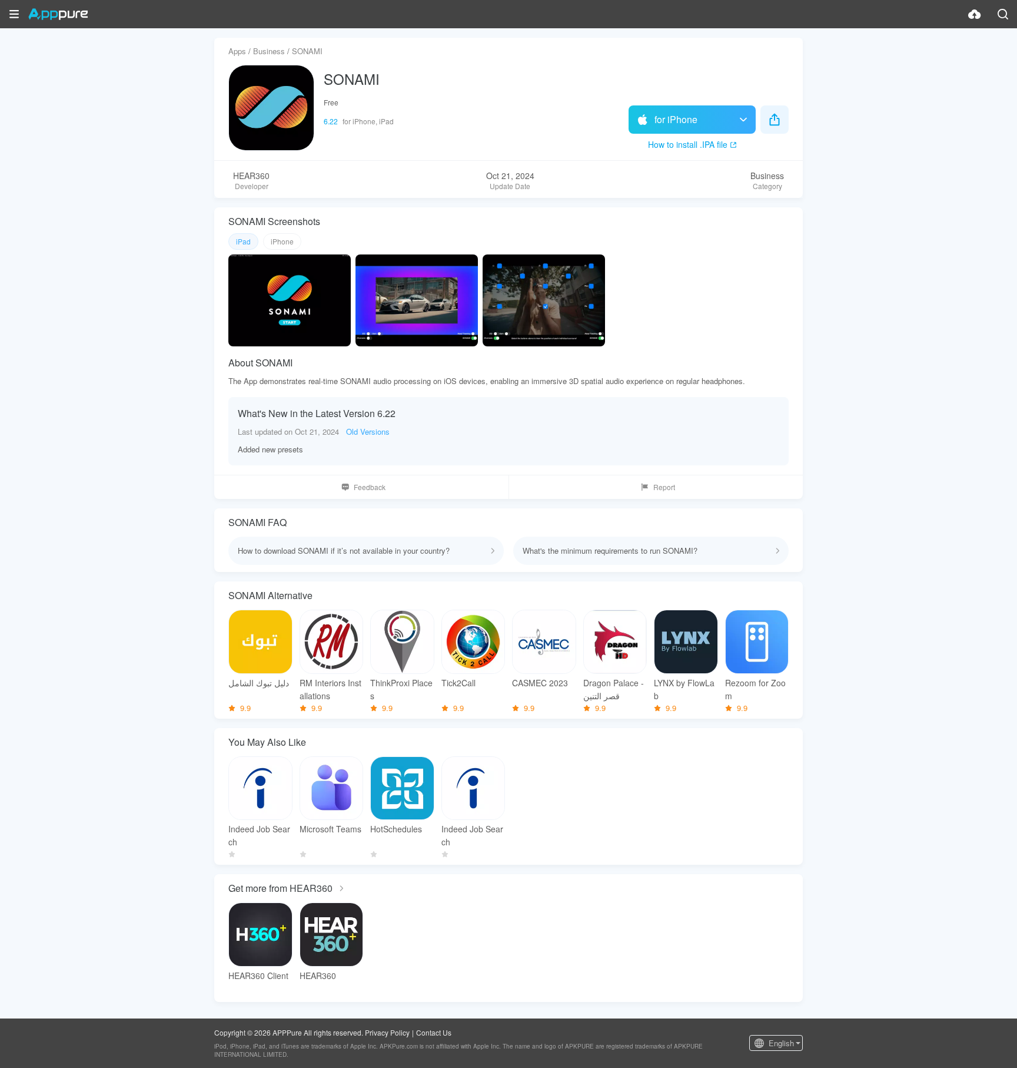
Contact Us (433, 1032)
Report (664, 487)
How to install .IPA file (687, 144)
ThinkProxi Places (401, 689)
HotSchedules (396, 829)
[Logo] (58, 14)
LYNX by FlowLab (684, 689)
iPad (243, 241)
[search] (1003, 14)
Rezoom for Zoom (755, 689)
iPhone (282, 241)
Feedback (369, 487)
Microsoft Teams (330, 829)
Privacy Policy (387, 1032)
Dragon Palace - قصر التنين (613, 689)
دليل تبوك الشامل (258, 683)
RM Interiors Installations (330, 689)
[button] (14, 14)
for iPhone (675, 119)
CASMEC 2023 (540, 683)
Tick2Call (458, 683)
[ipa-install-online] (974, 14)
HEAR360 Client (258, 975)
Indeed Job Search (259, 835)
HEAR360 (318, 975)
